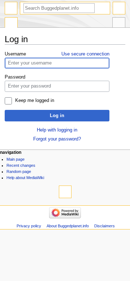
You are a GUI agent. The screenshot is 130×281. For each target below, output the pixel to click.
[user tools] (119, 8)
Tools (119, 23)
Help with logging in (57, 130)
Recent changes (20, 165)
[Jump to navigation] (11, 8)
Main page (15, 159)
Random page (18, 171)
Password (15, 77)
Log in (57, 115)
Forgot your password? (57, 139)
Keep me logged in (34, 100)
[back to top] (65, 192)
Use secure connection (85, 54)
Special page (11, 23)
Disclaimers (104, 226)
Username (15, 54)
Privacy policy (29, 226)
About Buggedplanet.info (68, 226)
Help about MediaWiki (25, 177)
